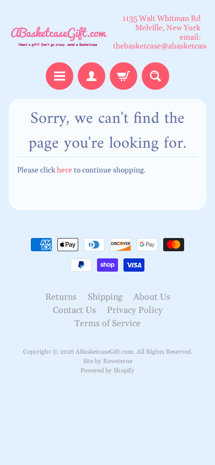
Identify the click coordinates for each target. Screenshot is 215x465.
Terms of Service (107, 323)
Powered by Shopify (107, 371)
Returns (61, 296)
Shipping (105, 296)
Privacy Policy (135, 310)
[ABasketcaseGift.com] (58, 32)
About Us (151, 296)
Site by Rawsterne (107, 361)
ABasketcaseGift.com (104, 352)
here (64, 170)
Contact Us (74, 310)
